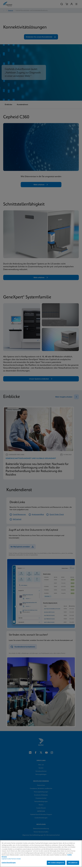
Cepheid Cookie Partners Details (11, 859)
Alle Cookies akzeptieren (56, 863)
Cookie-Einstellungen (9, 862)
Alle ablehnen (73, 863)
